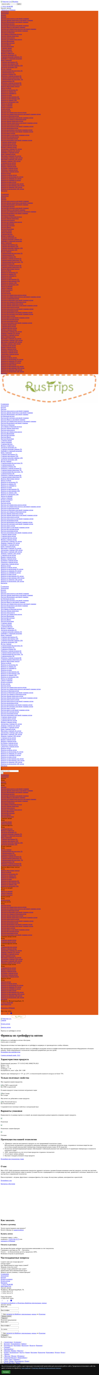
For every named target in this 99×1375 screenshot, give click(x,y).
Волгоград (25, 1345)
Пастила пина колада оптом (10, 124)
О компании (5, 194)
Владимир (17, 1345)
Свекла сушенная (6, 105)
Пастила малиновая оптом (9, 128)
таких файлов (25, 1368)
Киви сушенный (6, 60)
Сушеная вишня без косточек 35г (12, 71)
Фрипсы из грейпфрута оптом (11, 180)
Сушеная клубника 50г (8, 74)
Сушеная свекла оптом (8, 144)
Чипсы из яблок (6, 88)
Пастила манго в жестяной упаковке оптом (15, 135)
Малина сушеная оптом (8, 166)
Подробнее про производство (10, 1052)
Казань (6, 1352)
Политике (42, 1314)
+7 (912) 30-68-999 (7, 6)
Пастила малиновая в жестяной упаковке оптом (16, 130)
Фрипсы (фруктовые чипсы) (10, 86)
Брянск (24, 1344)
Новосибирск (22, 1357)
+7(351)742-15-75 (13, 1239)
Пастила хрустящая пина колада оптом (13, 112)
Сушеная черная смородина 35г (11, 84)
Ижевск (13, 1351)
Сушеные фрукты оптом (9, 145)
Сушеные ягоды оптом (8, 163)
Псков (27, 1361)
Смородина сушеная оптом (10, 171)
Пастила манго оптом (8, 133)
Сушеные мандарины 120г (9, 64)
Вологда (32, 1345)
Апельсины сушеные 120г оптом (12, 158)
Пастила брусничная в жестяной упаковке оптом (17, 131)
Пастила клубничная (8, 32)
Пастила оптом (6, 111)
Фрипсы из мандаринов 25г (10, 97)
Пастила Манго (6, 44)
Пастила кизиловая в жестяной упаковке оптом (16, 140)
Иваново (7, 1351)
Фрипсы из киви (6, 95)
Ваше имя (4, 1306)
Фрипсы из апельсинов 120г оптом (12, 189)
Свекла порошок (6, 50)
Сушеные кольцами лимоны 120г (12, 65)
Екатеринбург (8, 1349)
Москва (13, 1356)
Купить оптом (5, 291)
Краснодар (41, 1352)
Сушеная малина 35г (8, 72)
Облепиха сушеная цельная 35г (11, 76)
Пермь (11, 1361)
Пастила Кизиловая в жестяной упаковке (14, 31)
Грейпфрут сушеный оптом (10, 152)
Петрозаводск (19, 1361)
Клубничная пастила (8, 24)
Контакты (4, 373)
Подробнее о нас (6, 1180)
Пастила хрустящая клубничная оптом (13, 119)
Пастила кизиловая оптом (9, 138)
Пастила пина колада (8, 38)
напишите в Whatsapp (8, 1241)
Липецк (6, 1354)
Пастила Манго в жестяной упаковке (13, 27)
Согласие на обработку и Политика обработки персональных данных (24, 1303)
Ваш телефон (5, 1310)
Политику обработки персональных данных (46, 1368)
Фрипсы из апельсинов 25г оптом (12, 177)
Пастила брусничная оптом (10, 137)
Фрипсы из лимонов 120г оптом (11, 187)
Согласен (6, 1372)
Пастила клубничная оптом (10, 116)
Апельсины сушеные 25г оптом (11, 149)
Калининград (14, 1352)
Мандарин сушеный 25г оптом (11, 156)
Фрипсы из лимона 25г (8, 91)
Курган (57, 1352)
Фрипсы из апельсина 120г (10, 102)
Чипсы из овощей (6, 104)
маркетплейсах (19, 1230)
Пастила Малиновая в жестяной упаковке (14, 22)
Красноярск (50, 1352)
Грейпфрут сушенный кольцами (11, 58)
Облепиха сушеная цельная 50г (11, 83)
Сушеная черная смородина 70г (11, 78)
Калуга (22, 1352)
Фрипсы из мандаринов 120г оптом (12, 185)
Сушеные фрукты (6, 51)
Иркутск (20, 1351)
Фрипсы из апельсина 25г (9, 90)
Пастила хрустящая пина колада (11, 39)
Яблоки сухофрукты (7, 53)
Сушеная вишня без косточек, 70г (12, 79)
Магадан (7, 1356)
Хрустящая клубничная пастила (11, 34)
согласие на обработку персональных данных (21, 1314)
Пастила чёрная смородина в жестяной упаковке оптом (19, 123)
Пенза (6, 1361)
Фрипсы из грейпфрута (8, 93)
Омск (6, 1359)
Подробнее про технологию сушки (12, 1159)
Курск (63, 1352)
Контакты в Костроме (8, 1184)
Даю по (24, 1314)
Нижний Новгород (10, 1357)
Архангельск (8, 1342)
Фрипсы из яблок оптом (9, 175)
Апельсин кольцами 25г (9, 55)
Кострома (34, 1352)
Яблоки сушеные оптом (9, 147)
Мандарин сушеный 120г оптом (11, 159)
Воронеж (39, 1345)
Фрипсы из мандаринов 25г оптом (12, 184)
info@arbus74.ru (6, 1004)
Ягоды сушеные (6, 69)
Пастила (3, 17)
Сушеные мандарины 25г (9, 62)
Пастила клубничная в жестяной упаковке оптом (17, 118)
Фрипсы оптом (6, 173)
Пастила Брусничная (8, 43)
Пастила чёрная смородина (10, 36)
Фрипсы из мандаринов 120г (10, 98)
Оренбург (16, 1359)
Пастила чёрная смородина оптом (12, 121)
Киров (27, 1352)
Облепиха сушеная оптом (9, 170)
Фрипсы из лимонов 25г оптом (11, 178)
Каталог (3, 197)
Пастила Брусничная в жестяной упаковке (15, 25)
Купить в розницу (7, 290)
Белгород (7, 1344)
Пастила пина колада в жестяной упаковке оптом (17, 126)
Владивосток (8, 1345)
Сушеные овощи (6, 48)
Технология (5, 196)
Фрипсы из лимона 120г (9, 100)
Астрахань (17, 1342)
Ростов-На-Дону (9, 1363)
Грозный (7, 1347)
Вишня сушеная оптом (8, 164)
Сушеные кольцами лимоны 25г (11, 57)
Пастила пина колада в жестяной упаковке (15, 18)
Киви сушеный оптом (8, 154)
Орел (10, 1359)
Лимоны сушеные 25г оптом (10, 151)
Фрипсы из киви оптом (8, 182)
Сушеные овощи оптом (8, 142)
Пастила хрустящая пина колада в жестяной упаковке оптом (21, 114)
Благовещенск (15, 1344)
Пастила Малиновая (7, 41)
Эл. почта (4, 1329)
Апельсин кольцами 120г (9, 67)
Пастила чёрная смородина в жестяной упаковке (17, 20)
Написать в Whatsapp (8, 10)
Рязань (18, 1363)
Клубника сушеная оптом (9, 168)
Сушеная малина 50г (8, 81)
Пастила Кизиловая (7, 46)
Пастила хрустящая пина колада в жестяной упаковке (18, 29)
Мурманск (20, 1356)
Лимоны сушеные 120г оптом (10, 161)
